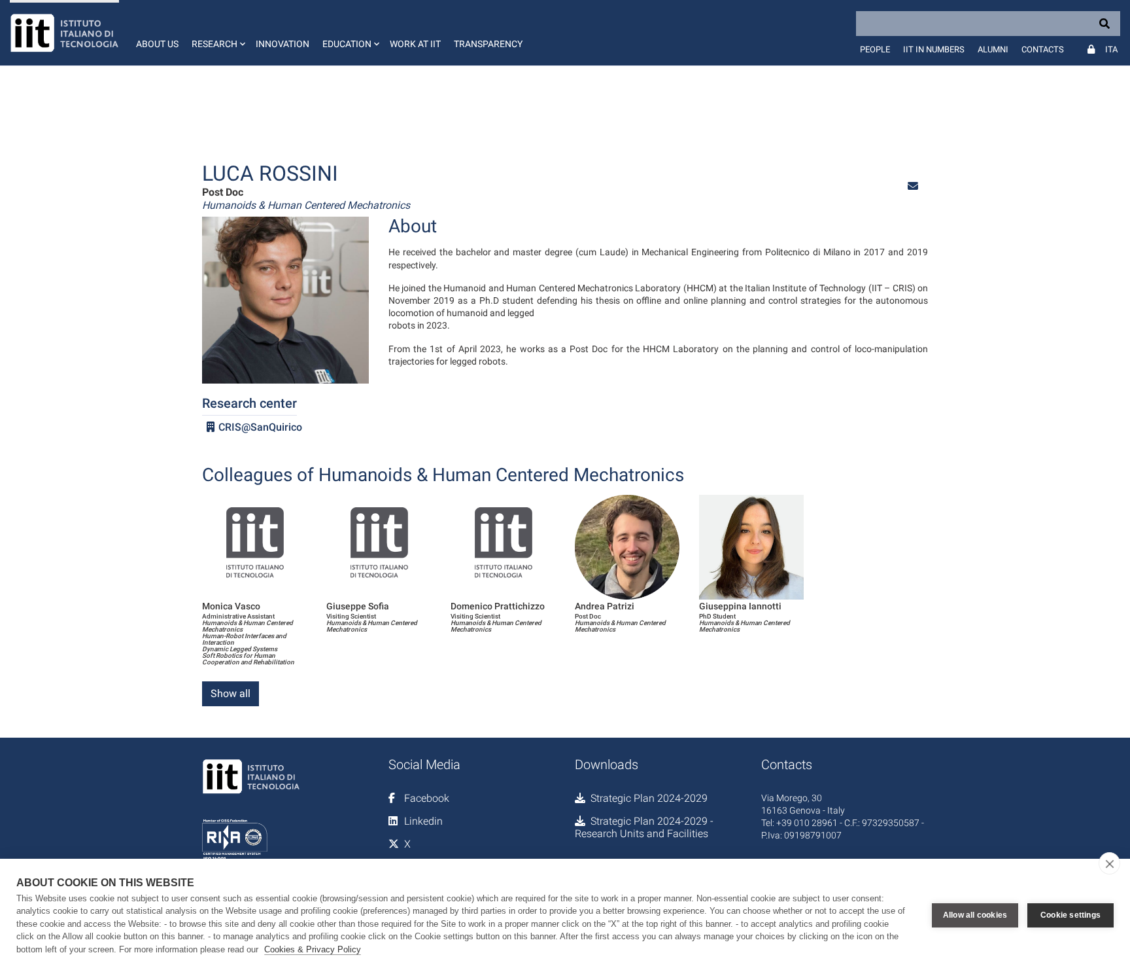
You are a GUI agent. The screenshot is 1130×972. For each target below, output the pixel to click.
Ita (1111, 49)
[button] (217, 32)
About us (157, 44)
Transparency (488, 44)
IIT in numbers (934, 49)
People (875, 49)
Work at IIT (415, 44)
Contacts (1042, 49)
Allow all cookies (975, 915)
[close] (1109, 863)
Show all (230, 693)
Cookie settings (1070, 915)
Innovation (282, 44)
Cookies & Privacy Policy (312, 949)
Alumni (993, 49)
